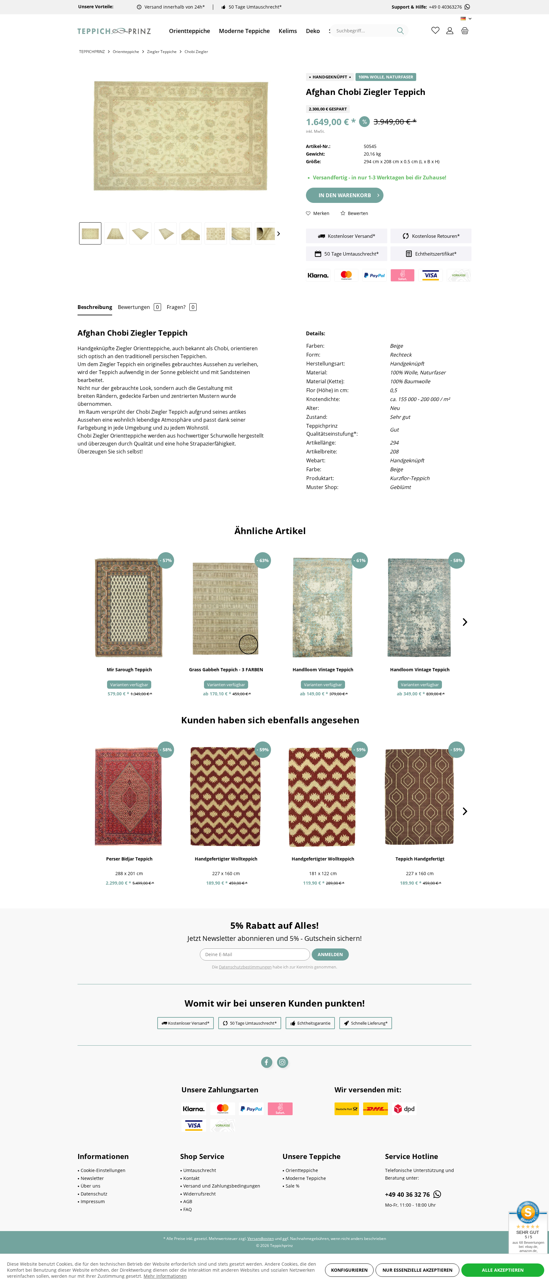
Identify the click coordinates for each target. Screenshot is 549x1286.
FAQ (187, 1209)
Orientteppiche (302, 1170)
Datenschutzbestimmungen (245, 967)
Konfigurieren (349, 1270)
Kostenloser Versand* (351, 236)
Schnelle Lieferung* (369, 1023)
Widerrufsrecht (199, 1194)
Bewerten (357, 213)
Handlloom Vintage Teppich (323, 669)
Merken (320, 213)
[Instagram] (282, 1062)
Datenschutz (94, 1194)
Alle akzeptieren (503, 1270)
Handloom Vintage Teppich (420, 669)
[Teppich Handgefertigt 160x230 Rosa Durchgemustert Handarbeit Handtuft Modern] (420, 797)
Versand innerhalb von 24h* (175, 7)
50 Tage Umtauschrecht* (255, 7)
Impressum (93, 1201)
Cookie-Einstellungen (103, 1170)
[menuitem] (189, 31)
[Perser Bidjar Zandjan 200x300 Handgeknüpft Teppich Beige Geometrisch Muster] (129, 797)
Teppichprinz (92, 51)
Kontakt (191, 1178)
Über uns (90, 1186)
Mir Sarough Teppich (129, 669)
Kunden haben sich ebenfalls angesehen (270, 720)
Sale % (293, 1186)
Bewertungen (138, 307)
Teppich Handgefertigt (420, 859)
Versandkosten (260, 1238)
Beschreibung (95, 307)
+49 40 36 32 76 (408, 1194)
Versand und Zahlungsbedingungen (221, 1186)
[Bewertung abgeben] (388, 101)
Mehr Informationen (165, 1276)
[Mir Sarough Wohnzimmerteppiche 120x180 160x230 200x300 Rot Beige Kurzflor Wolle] (129, 608)
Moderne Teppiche (306, 1178)
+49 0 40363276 (445, 7)
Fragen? (180, 307)
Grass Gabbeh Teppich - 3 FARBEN (226, 669)
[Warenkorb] (464, 30)
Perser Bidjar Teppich (129, 859)
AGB (187, 1201)
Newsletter (92, 1178)
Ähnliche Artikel (270, 531)
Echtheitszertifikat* (435, 254)
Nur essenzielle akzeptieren (417, 1270)
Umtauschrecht (199, 1170)
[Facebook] (266, 1062)
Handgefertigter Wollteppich (226, 859)
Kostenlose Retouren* (435, 236)
